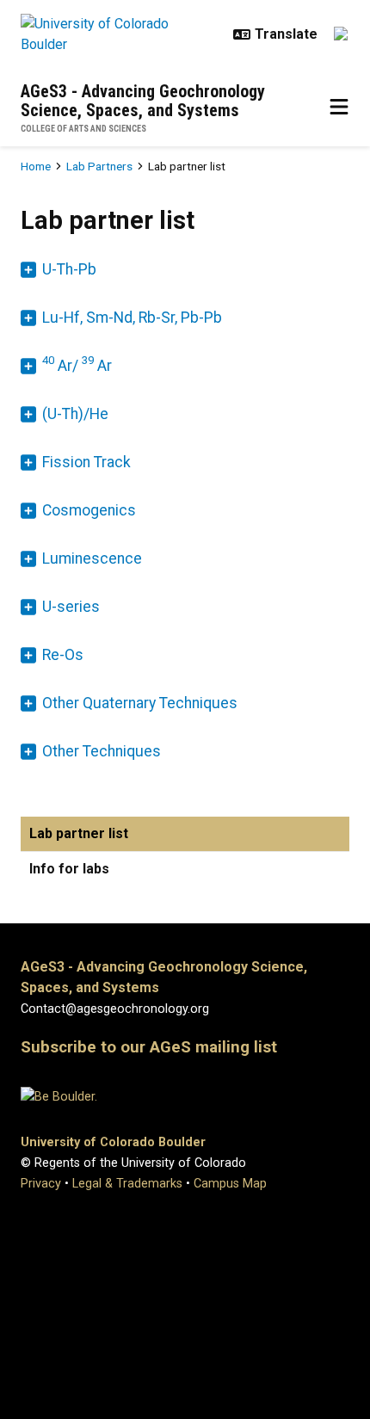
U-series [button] (71, 606)
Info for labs (69, 869)
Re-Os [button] (62, 654)
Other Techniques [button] (101, 751)
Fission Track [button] (86, 462)
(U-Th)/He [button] (75, 414)
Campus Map (230, 1183)
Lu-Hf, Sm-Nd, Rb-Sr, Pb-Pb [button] (132, 317)
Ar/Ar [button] (77, 364)
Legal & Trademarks (127, 1183)
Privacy (41, 1183)
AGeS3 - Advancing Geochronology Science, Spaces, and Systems (143, 100)
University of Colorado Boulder (113, 1142)
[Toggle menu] (339, 107)
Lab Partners (99, 166)
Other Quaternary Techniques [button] (139, 703)
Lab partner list (78, 833)
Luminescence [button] (92, 558)
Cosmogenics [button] (89, 510)
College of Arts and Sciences (83, 128)
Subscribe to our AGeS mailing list (149, 1047)
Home (36, 166)
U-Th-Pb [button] (69, 269)
